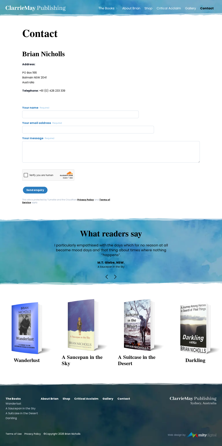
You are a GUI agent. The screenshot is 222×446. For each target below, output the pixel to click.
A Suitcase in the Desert (22, 413)
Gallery (190, 8)
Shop (148, 8)
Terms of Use (14, 434)
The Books (106, 8)
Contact (207, 8)
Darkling (11, 418)
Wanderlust (13, 404)
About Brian (131, 8)
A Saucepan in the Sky (21, 408)
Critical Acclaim (169, 8)
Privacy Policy (85, 199)
